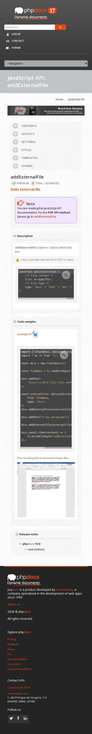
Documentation (17, 659)
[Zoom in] (66, 275)
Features (13, 644)
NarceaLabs (64, 590)
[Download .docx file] (35, 334)
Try (9, 654)
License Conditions (19, 669)
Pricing (11, 639)
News (11, 649)
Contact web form (18, 687)
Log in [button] (15, 34)
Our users (14, 664)
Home (59, 99)
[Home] (25, 580)
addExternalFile (45, 216)
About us (13, 604)
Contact (17, 41)
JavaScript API (76, 99)
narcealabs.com (17, 693)
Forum (16, 48)
